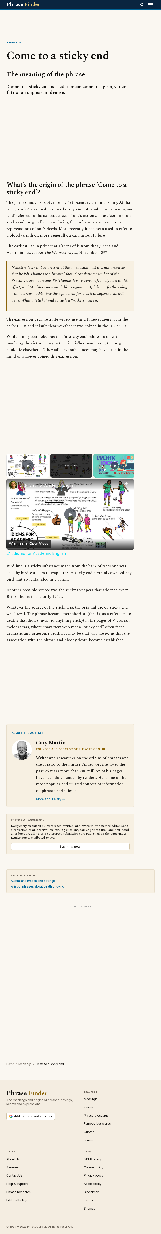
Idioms (88, 1107)
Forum (88, 1140)
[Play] (114, 465)
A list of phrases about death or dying (37, 886)
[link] (13, 485)
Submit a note (70, 846)
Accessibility (92, 1184)
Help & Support (17, 1184)
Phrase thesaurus (96, 1115)
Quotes (89, 1132)
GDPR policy (92, 1159)
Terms (88, 1200)
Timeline (12, 1167)
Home (10, 1064)
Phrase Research (18, 1192)
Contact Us (14, 1175)
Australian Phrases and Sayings (33, 881)
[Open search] (142, 5)
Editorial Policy (16, 1200)
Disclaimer (91, 1192)
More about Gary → (50, 799)
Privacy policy (93, 1175)
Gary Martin (51, 743)
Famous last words (97, 1123)
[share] (125, 483)
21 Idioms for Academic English (47, 485)
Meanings (24, 1064)
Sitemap (90, 1208)
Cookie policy (93, 1167)
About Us (12, 1159)
